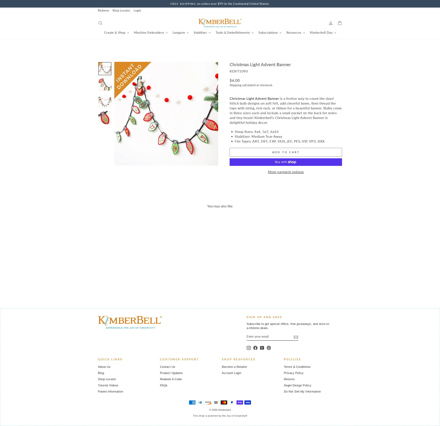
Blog (101, 373)
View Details (127, 270)
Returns (289, 379)
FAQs (164, 385)
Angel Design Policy (297, 385)
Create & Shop (115, 32)
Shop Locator (121, 10)
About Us (104, 366)
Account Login (231, 373)
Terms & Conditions (297, 366)
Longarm (179, 32)
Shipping (235, 85)
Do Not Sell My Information (302, 391)
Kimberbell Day (321, 32)
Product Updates (171, 373)
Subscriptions (268, 32)
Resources (294, 32)
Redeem (103, 10)
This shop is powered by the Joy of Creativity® (220, 415)
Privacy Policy (294, 373)
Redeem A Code (171, 379)
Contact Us (167, 366)
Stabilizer (201, 32)
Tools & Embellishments (233, 32)
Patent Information (110, 391)
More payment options (286, 172)
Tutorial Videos (108, 385)
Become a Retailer (234, 366)
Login (137, 10)
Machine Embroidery (149, 32)
